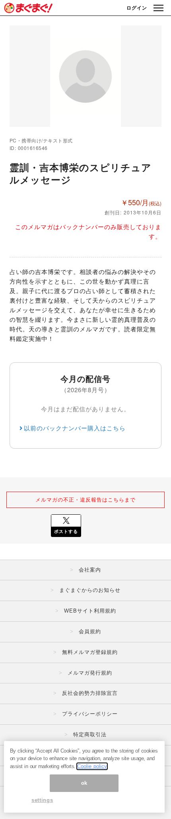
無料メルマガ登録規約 (90, 652)
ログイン (136, 7)
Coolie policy (92, 766)
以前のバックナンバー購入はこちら (75, 428)
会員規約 (90, 631)
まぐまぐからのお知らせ (89, 590)
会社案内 (90, 570)
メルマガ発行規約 (90, 673)
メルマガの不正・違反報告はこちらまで (85, 499)
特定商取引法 (90, 734)
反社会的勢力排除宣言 (90, 693)
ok (84, 783)
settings (42, 800)
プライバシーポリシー (90, 714)
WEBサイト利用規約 (90, 611)
